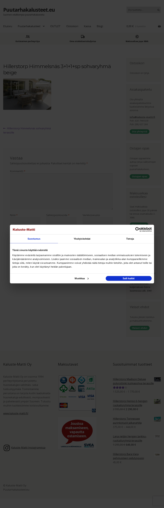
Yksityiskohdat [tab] (82, 238)
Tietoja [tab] (130, 238)
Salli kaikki (129, 278)
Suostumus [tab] (34, 238)
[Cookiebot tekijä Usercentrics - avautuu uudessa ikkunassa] (138, 229)
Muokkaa (80, 278)
